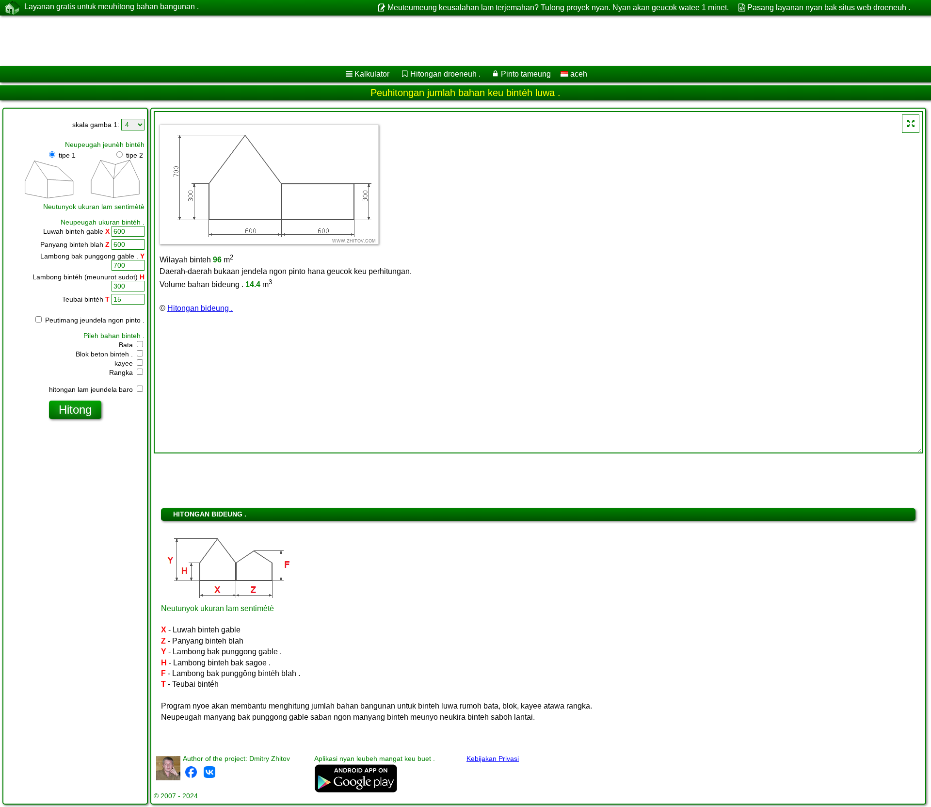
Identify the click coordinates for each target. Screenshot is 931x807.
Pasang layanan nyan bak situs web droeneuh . (828, 7)
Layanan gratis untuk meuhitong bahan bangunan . (111, 6)
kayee (124, 363)
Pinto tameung (526, 74)
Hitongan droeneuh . (445, 74)
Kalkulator (371, 74)
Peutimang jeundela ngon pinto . (93, 320)
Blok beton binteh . (105, 354)
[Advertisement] (294, 41)
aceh (577, 74)
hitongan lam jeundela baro (92, 389)
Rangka (122, 372)
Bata (127, 345)
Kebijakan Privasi (492, 758)
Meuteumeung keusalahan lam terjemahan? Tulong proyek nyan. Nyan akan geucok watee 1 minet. (557, 7)
